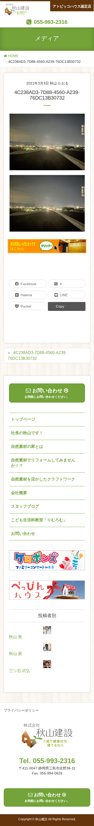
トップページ (23, 419)
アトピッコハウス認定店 (72, 6)
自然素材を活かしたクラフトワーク (43, 479)
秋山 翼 (15, 653)
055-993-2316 (50, 22)
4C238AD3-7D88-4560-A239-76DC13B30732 (37, 356)
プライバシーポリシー (21, 710)
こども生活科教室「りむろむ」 (39, 520)
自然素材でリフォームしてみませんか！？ (43, 463)
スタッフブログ (25, 506)
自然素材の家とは (27, 446)
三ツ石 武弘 (19, 671)
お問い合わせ (23, 533)
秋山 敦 (15, 637)
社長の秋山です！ (27, 433)
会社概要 (19, 493)
